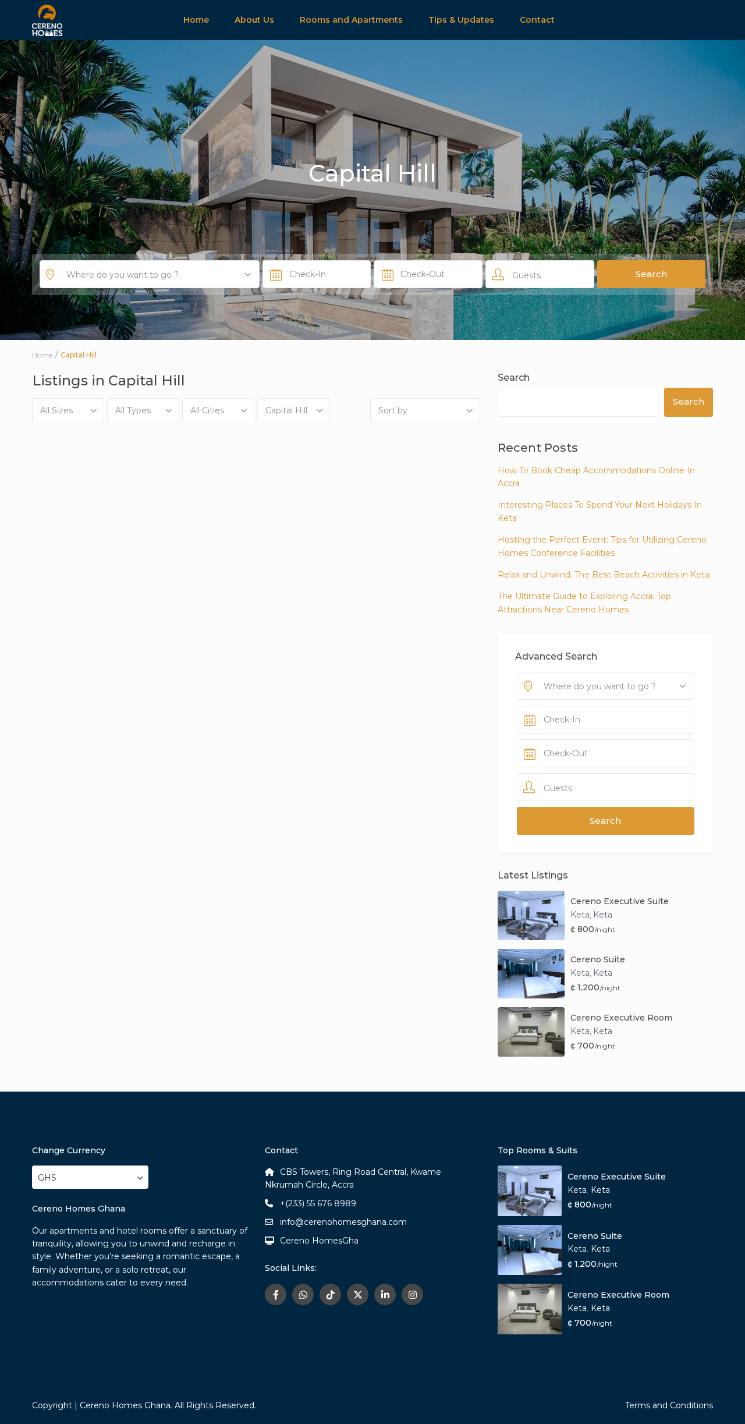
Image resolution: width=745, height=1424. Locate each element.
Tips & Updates (461, 20)
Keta (580, 914)
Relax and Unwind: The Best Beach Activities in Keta (603, 574)
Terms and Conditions (669, 1405)
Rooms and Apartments (351, 20)
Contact (537, 20)
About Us (254, 20)
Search (514, 377)
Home (196, 20)
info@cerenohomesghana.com (343, 1222)
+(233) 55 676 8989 (318, 1203)
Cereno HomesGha (319, 1240)
